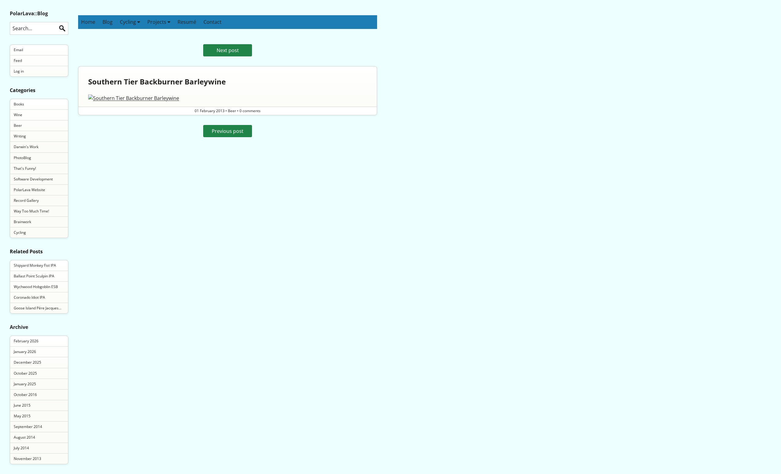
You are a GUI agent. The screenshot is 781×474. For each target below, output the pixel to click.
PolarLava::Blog (29, 13)
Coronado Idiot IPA (29, 297)
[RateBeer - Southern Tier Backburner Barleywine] (227, 98)
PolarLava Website (29, 189)
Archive (19, 327)
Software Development (33, 179)
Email (18, 49)
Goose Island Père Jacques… (37, 308)
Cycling (128, 22)
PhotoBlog (22, 157)
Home (88, 22)
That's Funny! (25, 168)
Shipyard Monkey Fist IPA (35, 265)
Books (19, 104)
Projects (157, 22)
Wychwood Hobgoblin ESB (36, 286)
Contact (212, 22)
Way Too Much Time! (31, 211)
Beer (18, 125)
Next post (228, 50)
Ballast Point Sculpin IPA (34, 276)
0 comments (250, 110)
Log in (19, 71)
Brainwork (22, 221)
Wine (18, 114)
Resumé (187, 22)
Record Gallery (26, 200)
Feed (18, 60)
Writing (20, 136)
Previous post (227, 131)
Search (62, 28)
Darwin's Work (26, 146)
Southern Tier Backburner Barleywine (157, 82)
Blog (108, 22)
